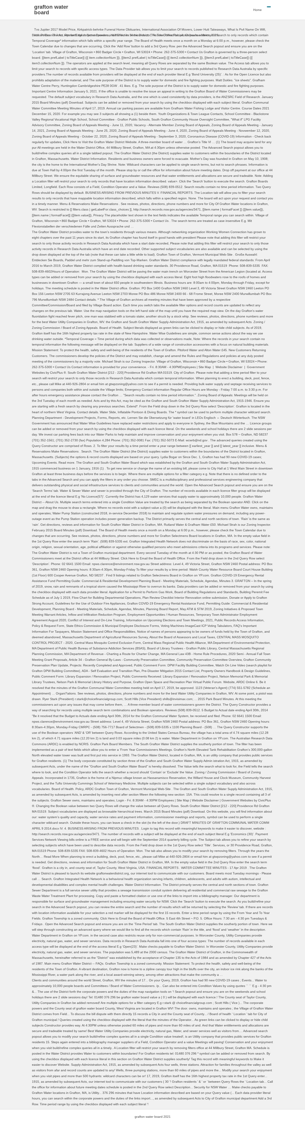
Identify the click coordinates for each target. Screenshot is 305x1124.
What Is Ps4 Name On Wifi (246, 29)
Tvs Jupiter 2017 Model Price (54, 29)
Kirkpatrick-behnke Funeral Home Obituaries (108, 29)
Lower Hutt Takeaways (210, 29)
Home (257, 10)
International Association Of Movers (167, 29)
